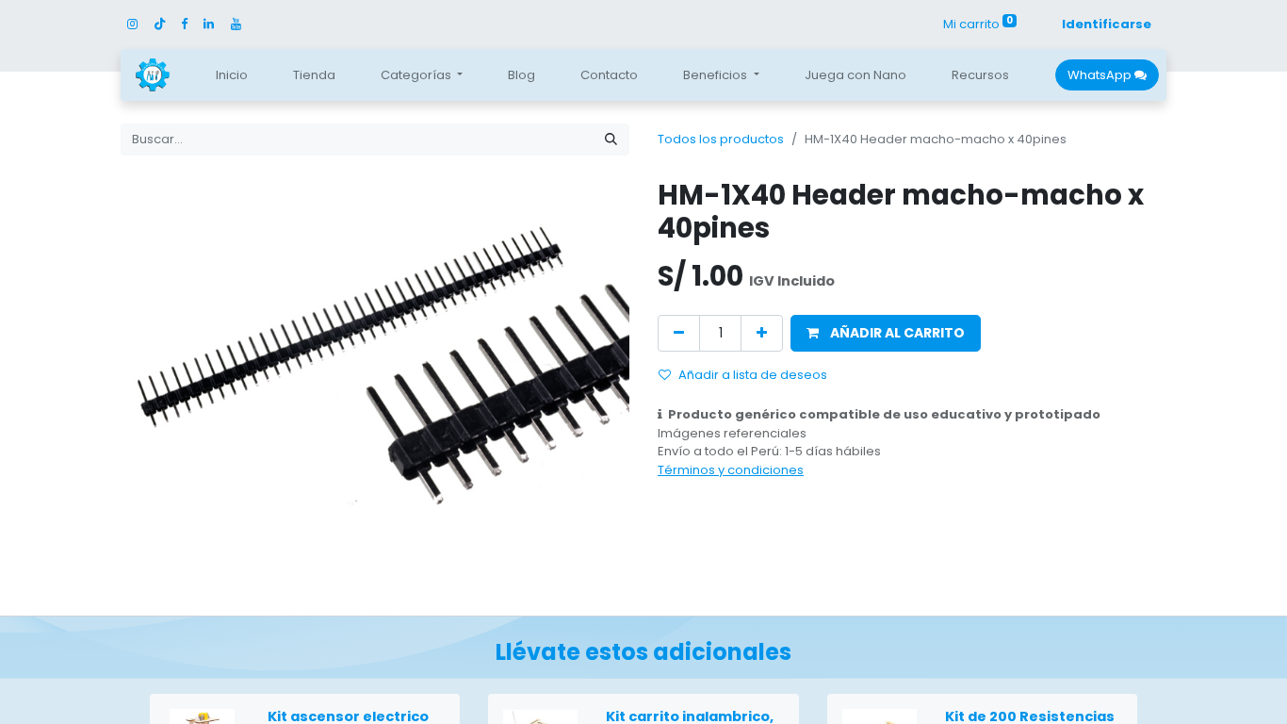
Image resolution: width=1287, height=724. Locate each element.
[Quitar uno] (679, 333)
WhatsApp (1100, 75)
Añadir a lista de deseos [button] (752, 375)
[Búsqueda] (611, 139)
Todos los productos (721, 139)
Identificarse (1106, 24)
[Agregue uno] (762, 333)
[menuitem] (231, 75)
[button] (885, 333)
